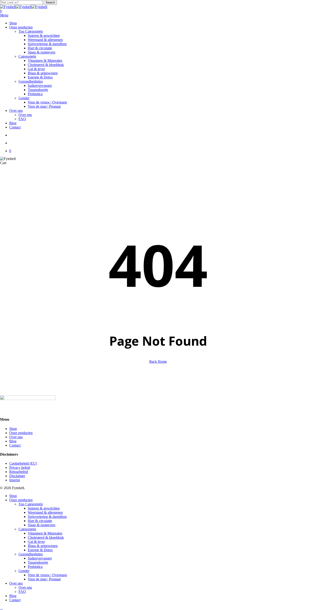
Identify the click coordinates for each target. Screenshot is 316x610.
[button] (4, 15)
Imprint (14, 480)
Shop (13, 429)
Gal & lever (36, 542)
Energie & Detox (40, 550)
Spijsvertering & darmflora (47, 517)
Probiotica (35, 567)
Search (50, 2)
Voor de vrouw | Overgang (47, 575)
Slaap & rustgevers (41, 525)
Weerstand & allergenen (45, 512)
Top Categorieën (31, 504)
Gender (24, 571)
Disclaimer (17, 476)
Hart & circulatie (40, 521)
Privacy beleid (19, 467)
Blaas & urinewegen (43, 546)
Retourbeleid (18, 472)
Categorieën (27, 529)
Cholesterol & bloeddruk (46, 537)
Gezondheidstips (31, 554)
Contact (15, 445)
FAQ (22, 592)
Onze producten (21, 433)
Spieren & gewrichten (44, 508)
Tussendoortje (38, 562)
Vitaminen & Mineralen (45, 533)
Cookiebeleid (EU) (23, 463)
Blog (12, 441)
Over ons (16, 437)
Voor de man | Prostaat (44, 579)
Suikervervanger (40, 558)
